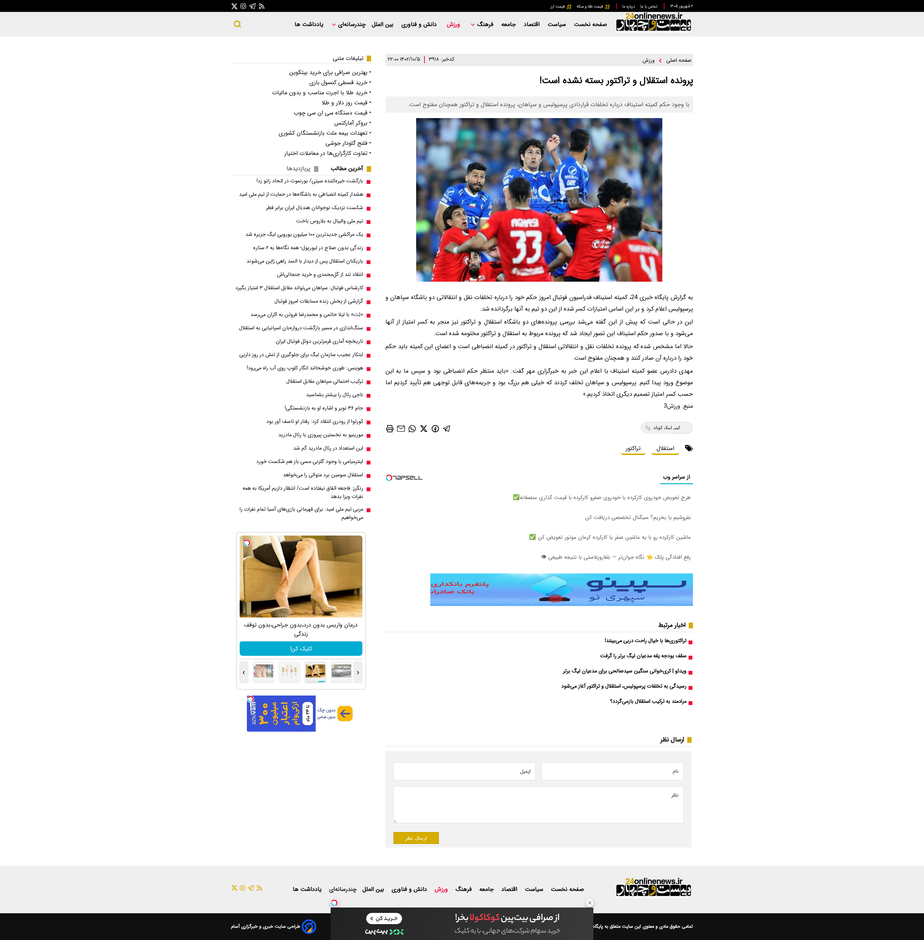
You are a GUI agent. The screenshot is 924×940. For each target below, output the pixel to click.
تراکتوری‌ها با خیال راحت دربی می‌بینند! (646, 641)
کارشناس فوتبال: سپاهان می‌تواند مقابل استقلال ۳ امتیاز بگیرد (299, 288)
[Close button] (589, 902)
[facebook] (435, 428)
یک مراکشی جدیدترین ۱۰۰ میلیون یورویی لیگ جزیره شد (304, 234)
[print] (389, 429)
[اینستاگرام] (243, 5)
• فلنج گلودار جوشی (348, 143)
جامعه (509, 24)
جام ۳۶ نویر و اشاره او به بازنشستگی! (324, 408)
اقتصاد (532, 24)
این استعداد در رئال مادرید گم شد (328, 448)
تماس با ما (649, 6)
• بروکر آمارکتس (352, 122)
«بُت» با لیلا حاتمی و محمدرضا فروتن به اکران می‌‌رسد (306, 315)
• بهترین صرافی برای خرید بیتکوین (330, 72)
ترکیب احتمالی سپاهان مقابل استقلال (324, 381)
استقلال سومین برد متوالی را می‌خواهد (323, 475)
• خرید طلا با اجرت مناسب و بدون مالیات (321, 92)
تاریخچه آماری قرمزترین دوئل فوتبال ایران (319, 341)
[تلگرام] (253, 5)
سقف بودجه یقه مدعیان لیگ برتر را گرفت (643, 656)
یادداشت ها (310, 24)
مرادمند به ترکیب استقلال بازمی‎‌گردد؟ (648, 701)
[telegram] (447, 428)
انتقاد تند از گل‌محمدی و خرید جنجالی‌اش (320, 274)
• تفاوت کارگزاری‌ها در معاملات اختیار (327, 153)
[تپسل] (334, 902)
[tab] (349, 168)
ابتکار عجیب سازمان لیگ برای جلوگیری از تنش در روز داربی (301, 355)
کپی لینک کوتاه (667, 427)
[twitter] (423, 428)
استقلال (665, 448)
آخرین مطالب (347, 168)
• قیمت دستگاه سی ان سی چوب (332, 112)
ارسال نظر (416, 838)
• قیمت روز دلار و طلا (346, 102)
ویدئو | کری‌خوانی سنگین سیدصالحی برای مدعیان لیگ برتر (625, 671)
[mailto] (401, 428)
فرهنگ (485, 24)
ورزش (454, 24)
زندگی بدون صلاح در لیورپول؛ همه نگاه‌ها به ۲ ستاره (308, 248)
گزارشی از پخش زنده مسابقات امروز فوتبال (318, 301)
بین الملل (383, 24)
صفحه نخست (590, 24)
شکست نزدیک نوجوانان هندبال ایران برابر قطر (314, 208)
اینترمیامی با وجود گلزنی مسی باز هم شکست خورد (309, 462)
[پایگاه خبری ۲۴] (653, 31)
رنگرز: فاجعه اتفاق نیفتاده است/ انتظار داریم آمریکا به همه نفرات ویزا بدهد (303, 492)
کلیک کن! (301, 648)
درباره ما (629, 6)
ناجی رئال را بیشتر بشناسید (334, 395)
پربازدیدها (298, 168)
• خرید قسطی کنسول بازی (340, 82)
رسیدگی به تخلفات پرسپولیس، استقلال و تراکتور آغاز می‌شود (624, 686)
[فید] (261, 5)
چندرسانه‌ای (351, 24)
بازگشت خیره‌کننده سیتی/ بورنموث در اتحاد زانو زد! (310, 181)
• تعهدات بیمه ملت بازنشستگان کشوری (325, 133)
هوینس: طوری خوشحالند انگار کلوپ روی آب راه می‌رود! (305, 368)
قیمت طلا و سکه (590, 6)
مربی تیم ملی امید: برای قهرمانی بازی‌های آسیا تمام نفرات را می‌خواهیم (301, 513)
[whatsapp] (412, 428)
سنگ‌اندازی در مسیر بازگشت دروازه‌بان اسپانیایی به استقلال (301, 328)
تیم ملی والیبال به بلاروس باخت (329, 221)
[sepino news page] (561, 604)
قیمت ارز (558, 6)
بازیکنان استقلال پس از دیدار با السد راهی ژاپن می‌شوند (305, 261)
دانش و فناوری (420, 24)
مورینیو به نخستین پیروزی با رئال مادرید (320, 435)
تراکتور (633, 448)
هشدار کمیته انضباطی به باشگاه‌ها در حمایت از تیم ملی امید (301, 194)
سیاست (558, 24)
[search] (237, 24)
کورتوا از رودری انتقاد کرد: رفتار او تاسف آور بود (314, 421)
